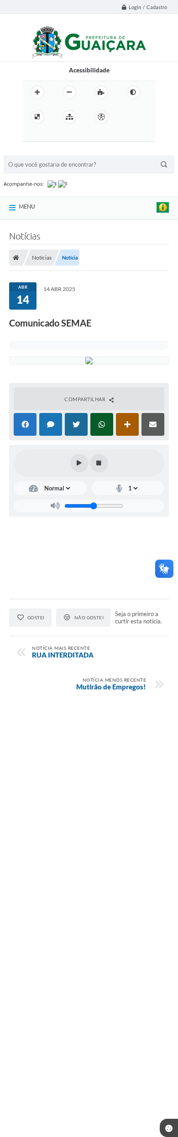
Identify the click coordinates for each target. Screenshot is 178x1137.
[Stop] (99, 463)
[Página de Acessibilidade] (101, 117)
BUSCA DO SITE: (31, 151)
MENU (27, 206)
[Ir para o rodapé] (72, 135)
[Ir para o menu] (31, 135)
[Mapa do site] (69, 117)
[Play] (79, 463)
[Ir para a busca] (51, 135)
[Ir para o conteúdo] (127, 117)
